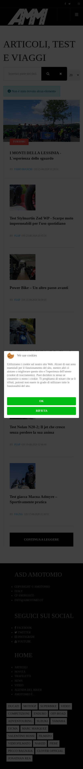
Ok (41, 401)
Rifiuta (41, 410)
